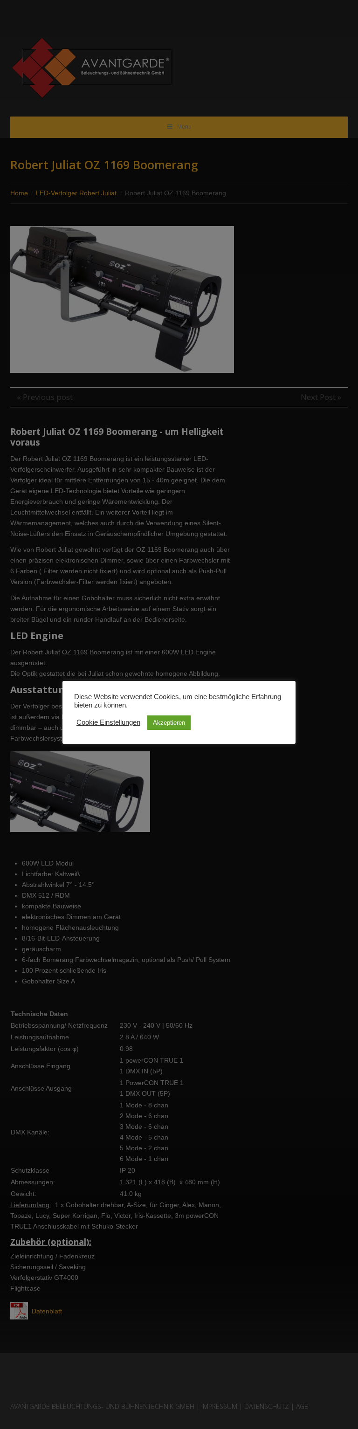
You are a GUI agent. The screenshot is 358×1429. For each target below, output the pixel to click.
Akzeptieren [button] (169, 722)
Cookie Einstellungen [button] (108, 722)
